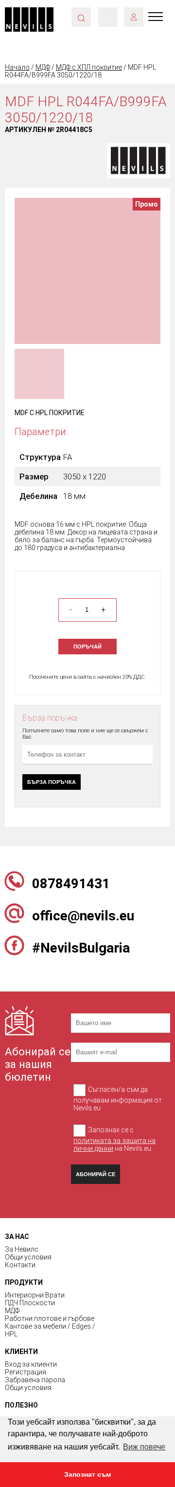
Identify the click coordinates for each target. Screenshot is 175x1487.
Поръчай (87, 646)
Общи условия (28, 1257)
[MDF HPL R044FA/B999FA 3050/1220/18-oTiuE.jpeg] (87, 270)
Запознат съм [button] (87, 1474)
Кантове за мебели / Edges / (50, 1326)
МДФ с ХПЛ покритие (89, 67)
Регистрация (25, 1372)
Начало (17, 67)
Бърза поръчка (51, 782)
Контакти (20, 1265)
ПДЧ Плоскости (30, 1303)
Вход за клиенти (31, 1364)
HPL (11, 1334)
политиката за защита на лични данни (114, 1144)
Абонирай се (95, 1174)
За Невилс (21, 1249)
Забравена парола (35, 1380)
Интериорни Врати (35, 1295)
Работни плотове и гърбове (49, 1318)
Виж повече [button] (144, 1447)
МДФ (42, 67)
